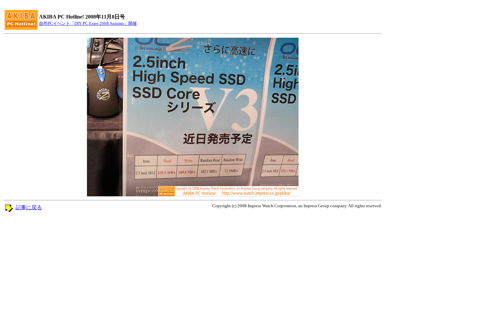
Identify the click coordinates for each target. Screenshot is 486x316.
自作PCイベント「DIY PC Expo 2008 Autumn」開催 (88, 23)
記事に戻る (29, 207)
